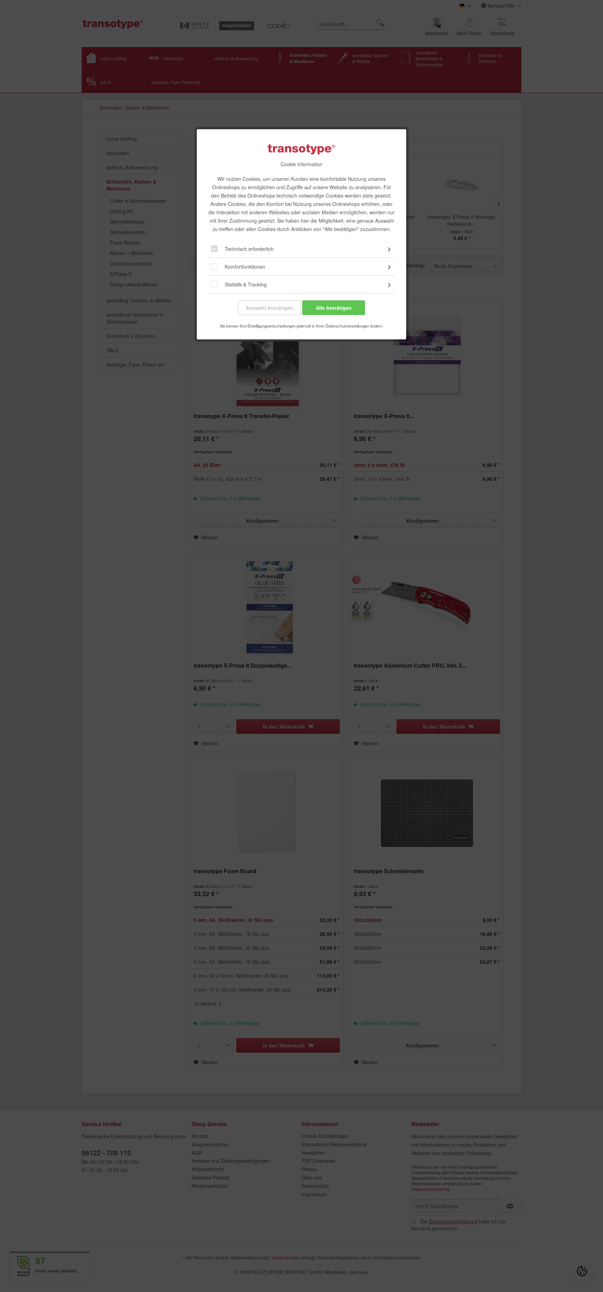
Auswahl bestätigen (269, 307)
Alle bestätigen (334, 307)
